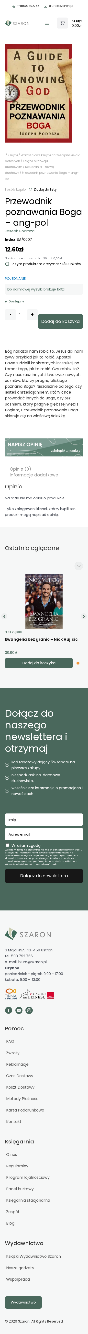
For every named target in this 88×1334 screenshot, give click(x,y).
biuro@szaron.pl (61, 6)
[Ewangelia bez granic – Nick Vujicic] (44, 601)
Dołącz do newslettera (44, 876)
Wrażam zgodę (26, 845)
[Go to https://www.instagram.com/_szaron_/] (29, 1011)
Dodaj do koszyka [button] (38, 663)
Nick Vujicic (13, 632)
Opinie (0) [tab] (20, 469)
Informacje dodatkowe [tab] (34, 475)
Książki (13, 155)
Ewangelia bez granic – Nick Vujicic (41, 639)
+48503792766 (28, 6)
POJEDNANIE (15, 278)
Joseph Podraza (19, 230)
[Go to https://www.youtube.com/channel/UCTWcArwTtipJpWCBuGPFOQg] (18, 1011)
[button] (42, 189)
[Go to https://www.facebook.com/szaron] (8, 1011)
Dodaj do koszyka (60, 321)
